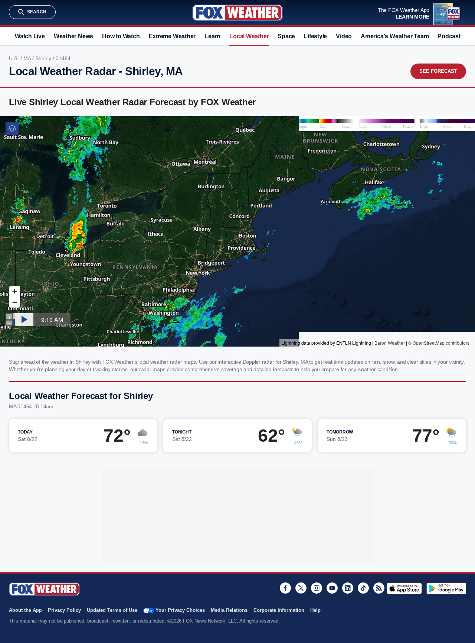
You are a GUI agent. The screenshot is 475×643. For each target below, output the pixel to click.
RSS (378, 588)
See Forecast (438, 71)
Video (344, 36)
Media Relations (229, 610)
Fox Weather (237, 12)
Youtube (332, 588)
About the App (25, 610)
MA (27, 58)
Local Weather (249, 36)
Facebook (285, 588)
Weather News (73, 36)
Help (315, 610)
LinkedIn (347, 588)
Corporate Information (278, 610)
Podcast (449, 36)
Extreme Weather (172, 36)
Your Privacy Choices (180, 610)
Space (286, 36)
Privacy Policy (64, 610)
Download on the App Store (404, 588)
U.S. (14, 58)
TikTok (363, 588)
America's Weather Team (395, 36)
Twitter (301, 588)
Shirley (44, 58)
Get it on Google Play (446, 588)
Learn (212, 36)
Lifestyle (315, 36)
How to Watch (121, 36)
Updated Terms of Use (112, 610)
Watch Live (30, 36)
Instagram (316, 588)
